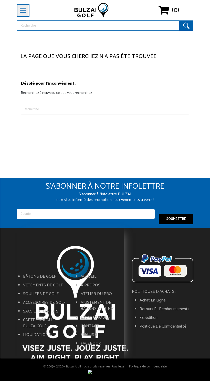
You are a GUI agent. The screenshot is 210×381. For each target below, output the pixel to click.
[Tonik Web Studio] (105, 373)
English (89, 335)
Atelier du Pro (96, 294)
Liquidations (37, 335)
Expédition (149, 318)
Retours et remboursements (164, 309)
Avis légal (118, 366)
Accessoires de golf (44, 303)
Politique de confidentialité (163, 326)
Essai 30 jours (95, 318)
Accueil (88, 277)
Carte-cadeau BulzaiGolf (37, 323)
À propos (90, 285)
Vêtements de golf (43, 285)
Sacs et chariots (40, 311)
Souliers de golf (41, 294)
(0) (175, 10)
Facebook (91, 344)
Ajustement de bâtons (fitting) (97, 306)
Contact (90, 326)
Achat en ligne (152, 300)
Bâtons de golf (39, 277)
